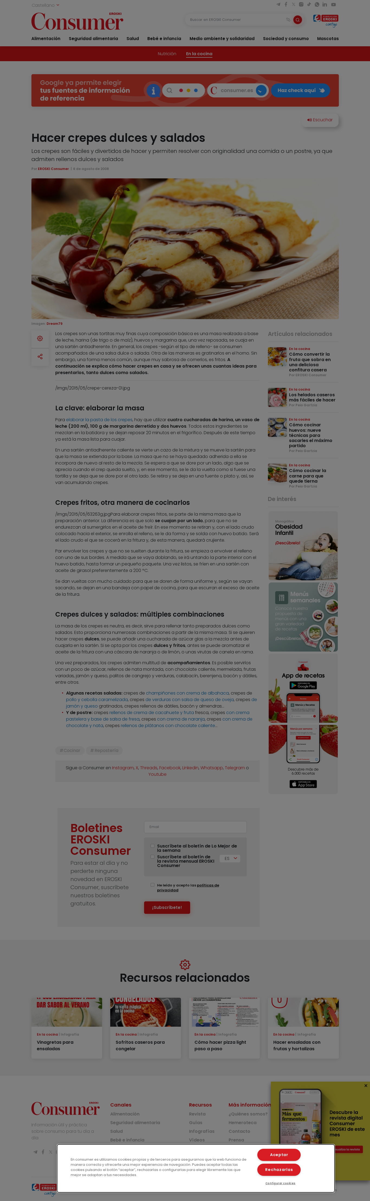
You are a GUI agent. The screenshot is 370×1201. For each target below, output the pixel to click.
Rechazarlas (279, 1169)
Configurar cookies (280, 1183)
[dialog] (196, 1168)
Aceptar (279, 1154)
